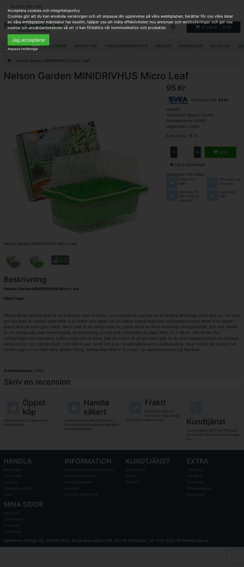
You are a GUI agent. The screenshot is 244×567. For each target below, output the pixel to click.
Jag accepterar (28, 40)
